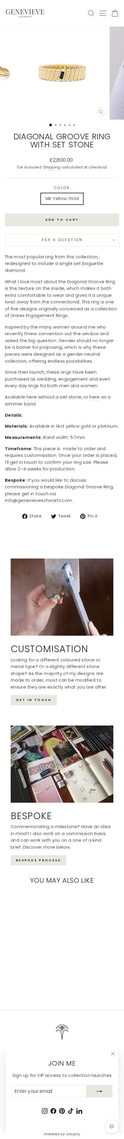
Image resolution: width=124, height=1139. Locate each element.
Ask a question (62, 240)
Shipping (52, 167)
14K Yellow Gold (62, 198)
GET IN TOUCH (34, 700)
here (32, 397)
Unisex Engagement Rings (39, 315)
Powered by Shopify (62, 1133)
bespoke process (38, 860)
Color (62, 187)
